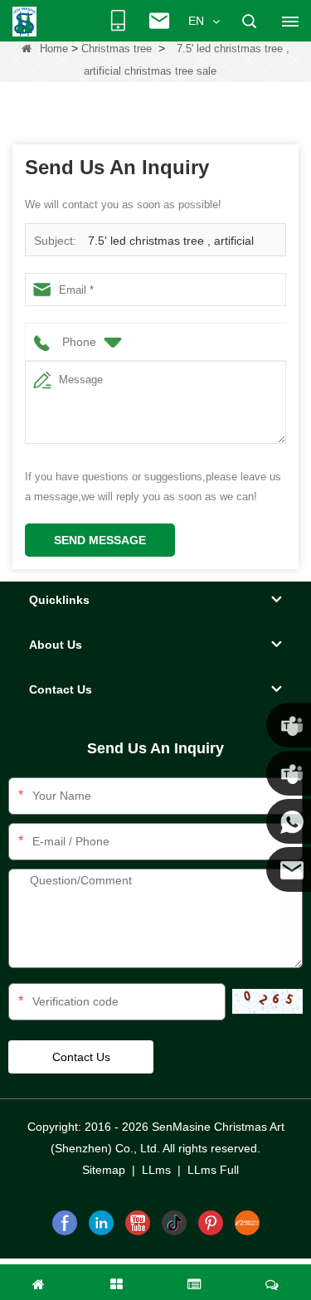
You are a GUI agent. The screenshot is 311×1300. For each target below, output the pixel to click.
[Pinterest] (210, 1222)
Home (54, 48)
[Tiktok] (174, 1222)
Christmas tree (116, 48)
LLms (156, 1169)
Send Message (100, 540)
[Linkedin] (101, 1222)
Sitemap (103, 1169)
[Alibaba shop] (247, 1222)
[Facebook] (64, 1222)
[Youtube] (137, 1222)
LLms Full (213, 1169)
